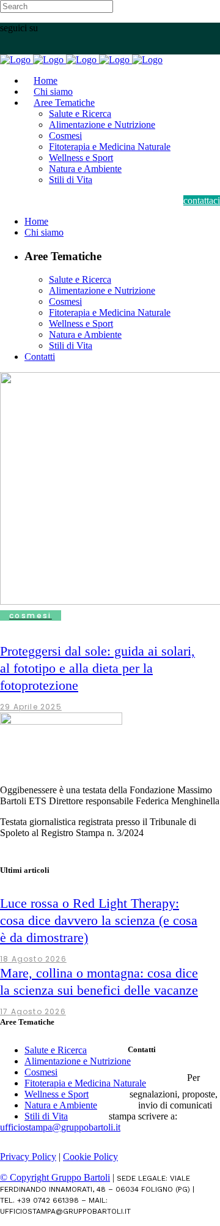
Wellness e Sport (56, 1094)
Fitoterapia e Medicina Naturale (85, 1083)
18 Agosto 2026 (33, 959)
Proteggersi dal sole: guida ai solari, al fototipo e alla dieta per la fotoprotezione (97, 668)
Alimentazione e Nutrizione (77, 1061)
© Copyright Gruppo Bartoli (55, 1177)
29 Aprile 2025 (31, 706)
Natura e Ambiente (60, 1105)
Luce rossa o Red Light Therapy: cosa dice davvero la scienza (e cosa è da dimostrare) (98, 920)
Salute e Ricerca (55, 1050)
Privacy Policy (28, 1156)
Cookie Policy (90, 1156)
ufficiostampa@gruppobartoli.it (60, 1127)
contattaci (201, 200)
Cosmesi (40, 1072)
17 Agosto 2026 (33, 1011)
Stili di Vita (46, 1116)
